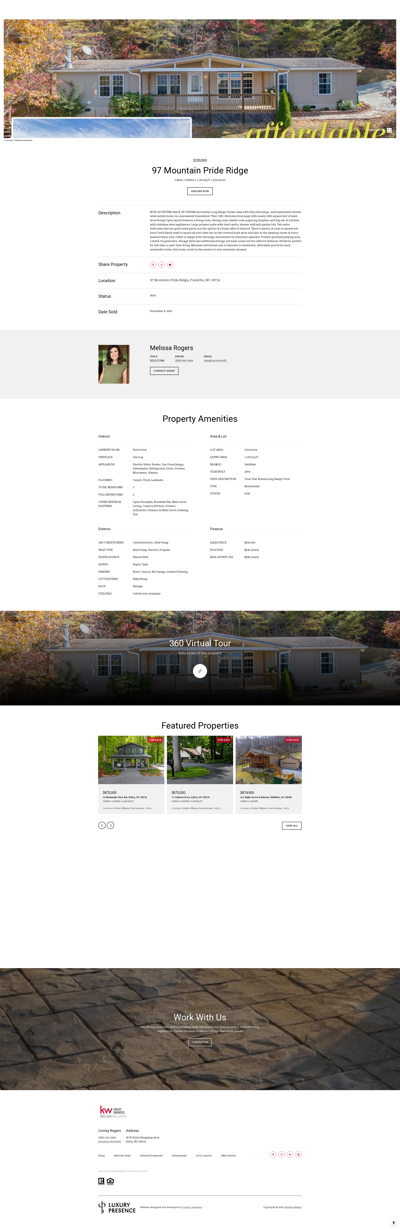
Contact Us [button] (200, 1042)
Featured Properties (151, 1155)
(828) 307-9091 (107, 1137)
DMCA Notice (228, 1155)
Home (101, 1155)
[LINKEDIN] (290, 1154)
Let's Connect (204, 1155)
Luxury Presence (192, 1207)
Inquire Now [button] (200, 191)
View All (292, 825)
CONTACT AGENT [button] (164, 371)
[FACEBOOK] (273, 1154)
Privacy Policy (293, 1207)
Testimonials (179, 1155)
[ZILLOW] (298, 1154)
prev (15, 130)
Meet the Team (122, 1155)
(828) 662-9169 (184, 360)
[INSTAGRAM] (281, 1154)
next (23, 130)
